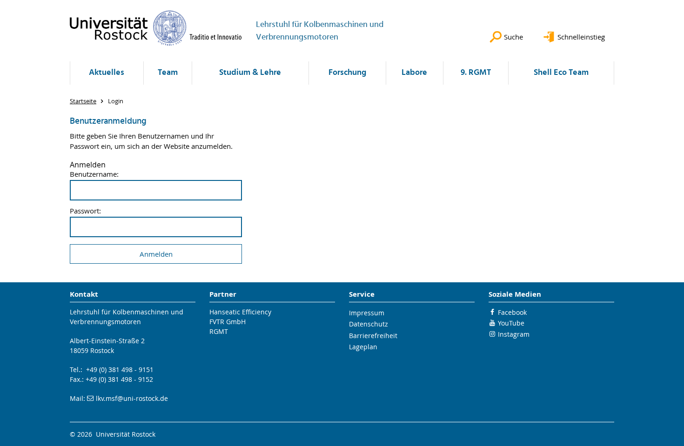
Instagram (514, 334)
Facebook (512, 312)
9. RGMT (476, 73)
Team (168, 73)
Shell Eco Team (561, 73)
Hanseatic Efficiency (240, 311)
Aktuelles (106, 73)
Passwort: (85, 210)
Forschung (347, 73)
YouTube (511, 323)
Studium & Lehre (250, 73)
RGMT (218, 331)
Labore (414, 73)
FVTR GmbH (227, 321)
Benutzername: (94, 174)
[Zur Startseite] (156, 28)
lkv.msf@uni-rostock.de (132, 398)
